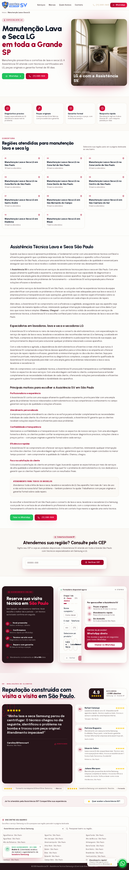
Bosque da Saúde (14, 853)
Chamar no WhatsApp (105, 645)
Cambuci (11, 860)
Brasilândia (94, 853)
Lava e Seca (67, 644)
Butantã (52, 856)
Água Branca (12, 835)
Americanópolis (55, 842)
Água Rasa (11, 839)
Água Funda (95, 835)
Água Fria (52, 835)
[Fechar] (115, 860)
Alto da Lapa (54, 839)
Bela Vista (11, 849)
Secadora (76, 644)
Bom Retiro (94, 849)
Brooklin (11, 856)
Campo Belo (54, 860)
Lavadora (71, 644)
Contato (79, 5)
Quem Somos (65, 5)
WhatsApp (120, 5)
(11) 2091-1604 (102, 5)
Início (4, 12)
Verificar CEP (94, 562)
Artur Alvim (53, 846)
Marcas (52, 5)
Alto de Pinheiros (14, 842)
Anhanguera (95, 842)
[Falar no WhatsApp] (122, 863)
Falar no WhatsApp (21, 517)
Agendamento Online (18, 84)
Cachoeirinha (95, 856)
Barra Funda (95, 846)
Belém (51, 849)
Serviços (41, 5)
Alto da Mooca (96, 839)
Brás (51, 853)
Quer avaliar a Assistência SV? (106, 801)
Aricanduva (12, 846)
